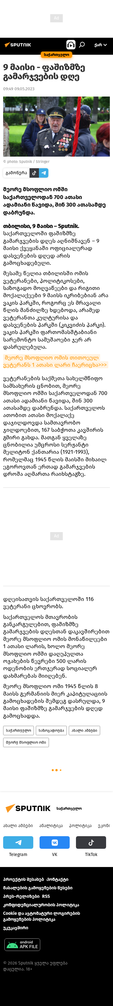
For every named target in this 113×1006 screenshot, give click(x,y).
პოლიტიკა (80, 825)
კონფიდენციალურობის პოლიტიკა (41, 905)
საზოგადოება (51, 730)
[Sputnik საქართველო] (19, 47)
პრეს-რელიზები (21, 896)
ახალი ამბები (84, 730)
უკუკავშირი (15, 928)
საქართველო (18, 730)
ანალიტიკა (51, 825)
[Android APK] (22, 945)
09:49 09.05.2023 (19, 89)
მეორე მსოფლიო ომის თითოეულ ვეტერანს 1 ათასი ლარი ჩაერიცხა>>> (55, 361)
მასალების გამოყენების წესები (38, 888)
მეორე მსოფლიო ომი (26, 742)
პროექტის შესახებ (23, 879)
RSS (46, 896)
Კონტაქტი (57, 879)
